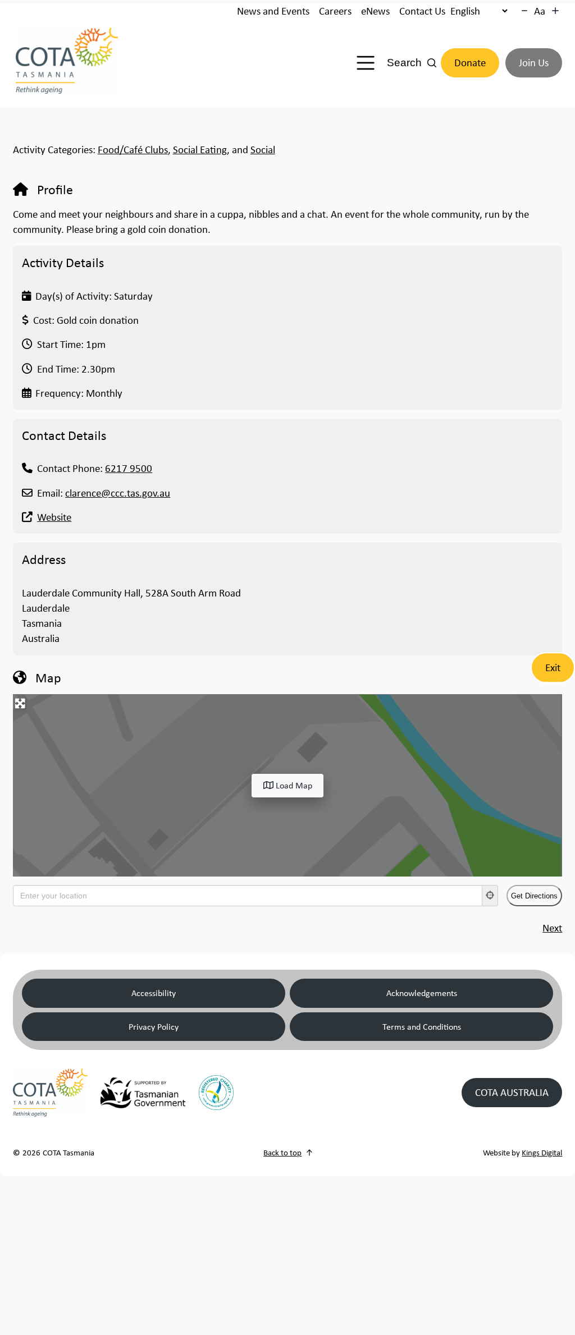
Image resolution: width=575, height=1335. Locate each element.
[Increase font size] (555, 11)
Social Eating (200, 150)
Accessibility (153, 993)
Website (54, 517)
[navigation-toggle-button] (365, 62)
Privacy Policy (154, 1026)
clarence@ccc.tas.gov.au (117, 493)
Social (262, 150)
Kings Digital (542, 1152)
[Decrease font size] (524, 11)
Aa (539, 11)
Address (44, 559)
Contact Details (64, 435)
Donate (470, 63)
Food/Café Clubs (133, 150)
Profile (55, 189)
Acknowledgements (421, 993)
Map (48, 677)
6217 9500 (128, 468)
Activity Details (63, 262)
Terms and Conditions (421, 1026)
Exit (552, 667)
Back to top (282, 1152)
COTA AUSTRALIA (512, 1092)
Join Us (534, 63)
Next (552, 928)
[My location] (490, 895)
